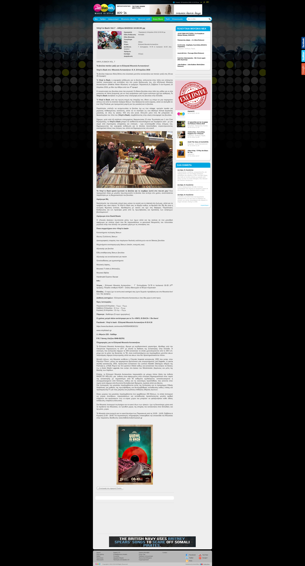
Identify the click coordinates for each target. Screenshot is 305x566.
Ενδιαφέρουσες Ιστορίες (120, 554)
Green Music (158, 19)
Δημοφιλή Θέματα (118, 558)
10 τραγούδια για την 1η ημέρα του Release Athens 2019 (198, 123)
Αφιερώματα (100, 559)
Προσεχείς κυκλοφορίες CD (121, 559)
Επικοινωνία (177, 19)
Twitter (191, 558)
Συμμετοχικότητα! (144, 559)
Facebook (192, 555)
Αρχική (98, 552)
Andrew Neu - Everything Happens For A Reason (196, 132)
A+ (207, 2)
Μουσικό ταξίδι (144, 19)
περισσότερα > (205, 205)
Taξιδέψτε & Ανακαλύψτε (146, 556)
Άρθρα (103, 19)
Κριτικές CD (116, 552)
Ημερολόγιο (100, 558)
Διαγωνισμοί (113, 19)
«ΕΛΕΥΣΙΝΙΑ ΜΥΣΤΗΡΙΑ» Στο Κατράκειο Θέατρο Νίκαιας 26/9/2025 (191, 34)
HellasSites (206, 564)
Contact (165, 552)
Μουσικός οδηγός (128, 19)
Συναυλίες (116, 556)
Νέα (96, 19)
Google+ (205, 558)
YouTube (205, 555)
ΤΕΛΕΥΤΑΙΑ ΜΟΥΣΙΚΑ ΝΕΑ (191, 28)
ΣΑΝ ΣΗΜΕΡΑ (184, 165)
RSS (190, 561)
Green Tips (142, 554)
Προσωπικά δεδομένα (145, 558)
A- (201, 2)
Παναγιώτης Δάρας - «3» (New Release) (191, 40)
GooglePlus (303, 69)
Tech (168, 19)
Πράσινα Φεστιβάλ (144, 552)
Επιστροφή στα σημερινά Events (110, 488)
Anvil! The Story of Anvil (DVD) (198, 142)
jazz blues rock (104, 9)
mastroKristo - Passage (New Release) (191, 53)
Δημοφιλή (191, 111)
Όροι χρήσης (100, 554)
